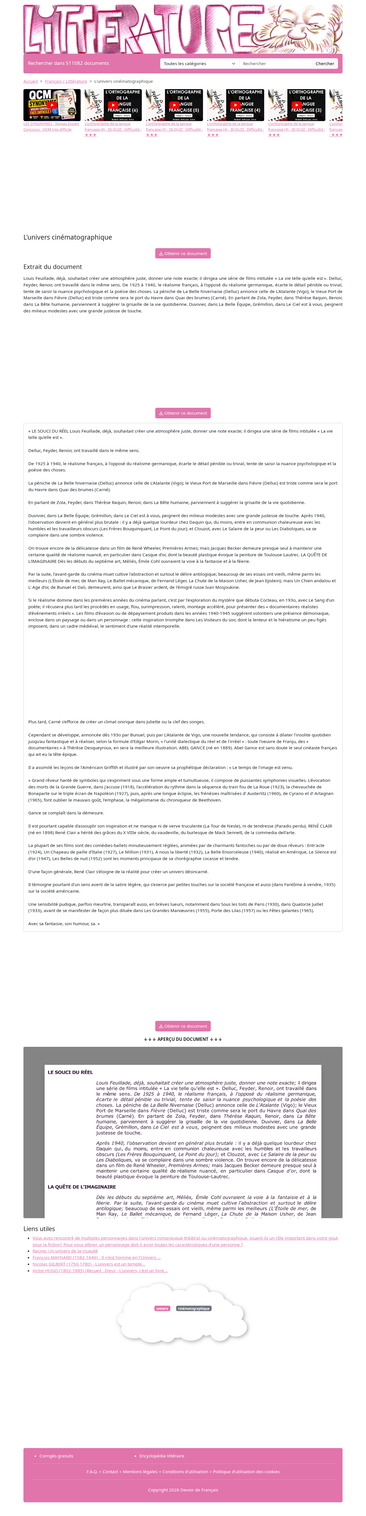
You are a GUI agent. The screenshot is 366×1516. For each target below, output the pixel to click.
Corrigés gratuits (56, 1456)
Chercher (325, 63)
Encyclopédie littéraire (162, 1456)
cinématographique (194, 1308)
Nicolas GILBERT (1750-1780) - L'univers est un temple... (89, 1264)
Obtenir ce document (185, 253)
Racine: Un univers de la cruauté (65, 1251)
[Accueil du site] (183, 26)
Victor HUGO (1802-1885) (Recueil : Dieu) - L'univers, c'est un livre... (100, 1270)
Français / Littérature (66, 81)
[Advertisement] (183, 186)
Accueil (30, 81)
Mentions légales (140, 1471)
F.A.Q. (92, 1471)
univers (162, 1308)
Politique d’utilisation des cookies (246, 1471)
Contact (110, 1471)
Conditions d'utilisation (185, 1471)
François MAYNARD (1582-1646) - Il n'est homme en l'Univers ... (97, 1257)
